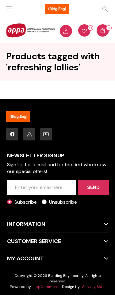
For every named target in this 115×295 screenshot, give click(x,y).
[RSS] (29, 134)
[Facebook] (12, 134)
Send (93, 187)
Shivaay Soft (93, 286)
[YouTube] (46, 134)
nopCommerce (46, 286)
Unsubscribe (63, 202)
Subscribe (25, 202)
